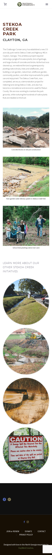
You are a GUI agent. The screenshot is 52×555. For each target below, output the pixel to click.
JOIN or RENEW (12, 531)
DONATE (28, 531)
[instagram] (9, 500)
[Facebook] (24, 522)
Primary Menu (46, 4)
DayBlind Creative (25, 548)
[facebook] (4, 500)
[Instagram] (28, 522)
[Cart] (5, 4)
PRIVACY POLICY (26, 535)
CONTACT (42, 531)
